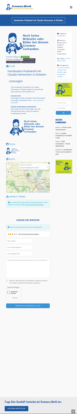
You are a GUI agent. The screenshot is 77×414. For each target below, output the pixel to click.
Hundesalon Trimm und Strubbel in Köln (63, 152)
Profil (12, 66)
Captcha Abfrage (13, 287)
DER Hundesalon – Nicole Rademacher (62, 143)
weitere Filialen (17, 196)
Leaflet (26, 192)
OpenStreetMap (39, 192)
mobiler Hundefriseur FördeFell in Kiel (63, 135)
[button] (9, 43)
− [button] (8, 167)
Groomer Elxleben (29, 59)
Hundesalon (25, 57)
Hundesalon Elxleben (28, 62)
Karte (12, 159)
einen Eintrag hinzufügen (35, 205)
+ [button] (8, 164)
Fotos (12, 144)
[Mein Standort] (37, 168)
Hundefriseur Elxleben (13, 62)
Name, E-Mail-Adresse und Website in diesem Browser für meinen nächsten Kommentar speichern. (28, 282)
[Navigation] (71, 7)
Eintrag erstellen (16, 408)
